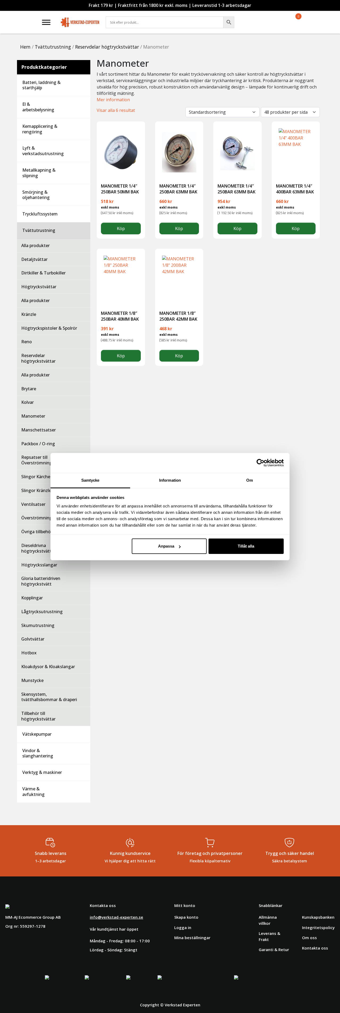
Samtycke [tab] (90, 480)
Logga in (182, 927)
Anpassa (166, 546)
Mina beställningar (192, 937)
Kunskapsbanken (318, 917)
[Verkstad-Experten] (80, 19)
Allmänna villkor (268, 920)
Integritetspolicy (318, 927)
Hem (25, 47)
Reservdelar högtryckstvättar (107, 47)
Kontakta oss (315, 948)
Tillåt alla (246, 546)
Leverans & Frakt (269, 936)
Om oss (309, 937)
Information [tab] (170, 480)
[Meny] (46, 22)
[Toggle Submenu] (81, 85)
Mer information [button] (113, 100)
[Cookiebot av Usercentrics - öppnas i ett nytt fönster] (260, 463)
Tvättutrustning (53, 47)
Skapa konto (186, 917)
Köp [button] (121, 228)
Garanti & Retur (274, 949)
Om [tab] (249, 480)
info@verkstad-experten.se (116, 917)
